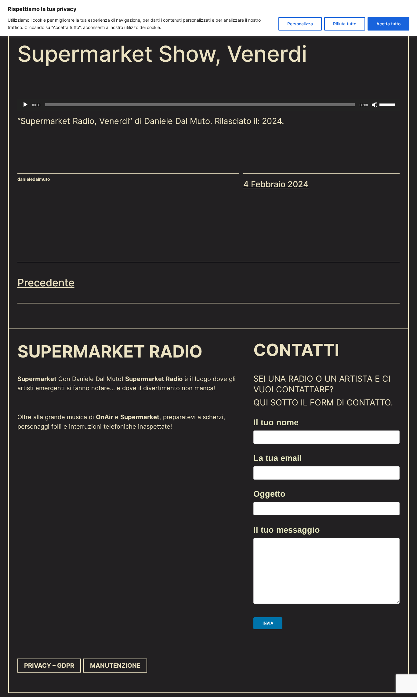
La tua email (277, 458)
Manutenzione (115, 665)
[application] (208, 105)
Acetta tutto (388, 23)
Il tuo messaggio (286, 530)
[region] (208, 18)
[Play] (25, 105)
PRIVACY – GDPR (49, 665)
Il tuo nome (276, 422)
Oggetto (269, 494)
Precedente (45, 282)
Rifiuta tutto (344, 23)
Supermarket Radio (109, 351)
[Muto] (375, 105)
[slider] (388, 104)
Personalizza (300, 23)
